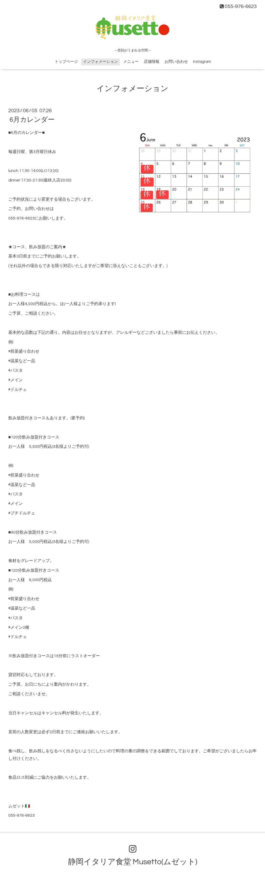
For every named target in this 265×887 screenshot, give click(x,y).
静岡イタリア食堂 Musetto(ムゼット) (132, 862)
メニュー (131, 62)
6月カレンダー (32, 119)
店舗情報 (151, 62)
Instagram (202, 62)
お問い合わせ (176, 62)
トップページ (66, 62)
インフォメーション (100, 62)
